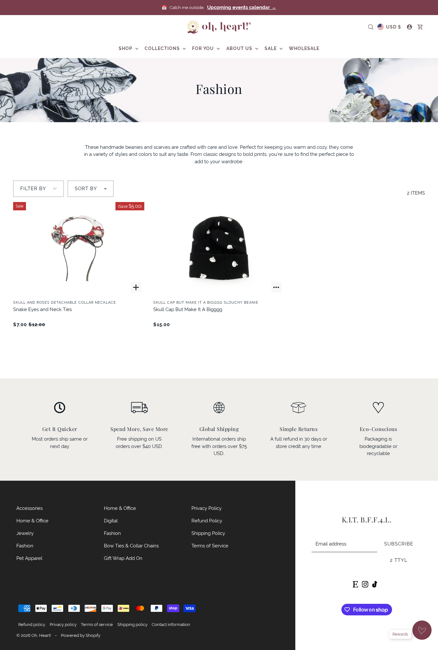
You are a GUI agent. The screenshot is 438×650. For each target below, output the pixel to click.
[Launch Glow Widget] (422, 630)
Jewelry (25, 533)
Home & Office (32, 520)
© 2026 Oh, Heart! (33, 635)
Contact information (171, 624)
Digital (111, 520)
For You (203, 48)
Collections (163, 48)
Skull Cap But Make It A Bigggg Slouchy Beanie (205, 302)
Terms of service (97, 624)
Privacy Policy (206, 508)
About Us (240, 48)
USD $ (393, 27)
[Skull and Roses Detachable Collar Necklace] (78, 249)
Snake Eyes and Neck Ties (42, 309)
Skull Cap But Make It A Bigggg (187, 309)
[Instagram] (365, 584)
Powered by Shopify (80, 635)
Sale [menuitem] (271, 48)
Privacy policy (63, 624)
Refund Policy (206, 520)
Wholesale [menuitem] (304, 48)
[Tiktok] (374, 584)
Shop (126, 48)
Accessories (29, 508)
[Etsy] (355, 584)
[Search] (370, 27)
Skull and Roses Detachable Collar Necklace (64, 302)
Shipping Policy (208, 533)
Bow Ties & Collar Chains (131, 545)
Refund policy (31, 624)
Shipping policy (132, 624)
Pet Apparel (29, 558)
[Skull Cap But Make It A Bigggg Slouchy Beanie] (218, 249)
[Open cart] (420, 27)
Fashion (24, 545)
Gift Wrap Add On (123, 558)
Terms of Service (209, 545)
